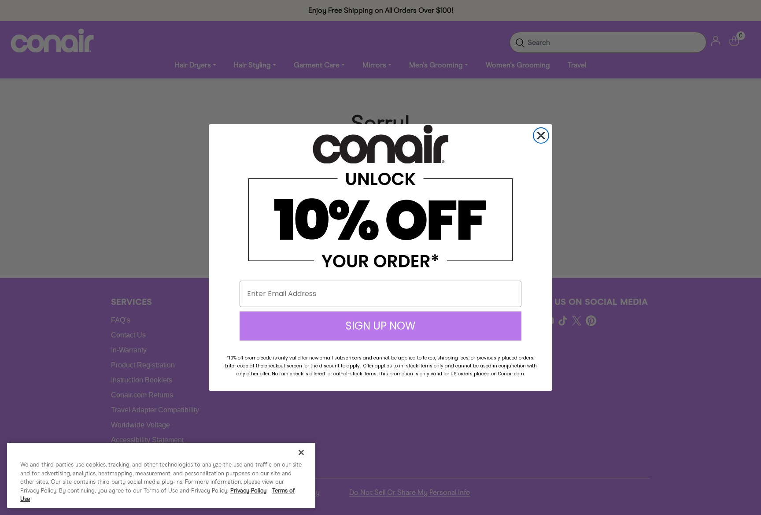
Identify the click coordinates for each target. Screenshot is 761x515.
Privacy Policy (248, 490)
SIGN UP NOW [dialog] (380, 326)
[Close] (301, 452)
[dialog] (541, 135)
